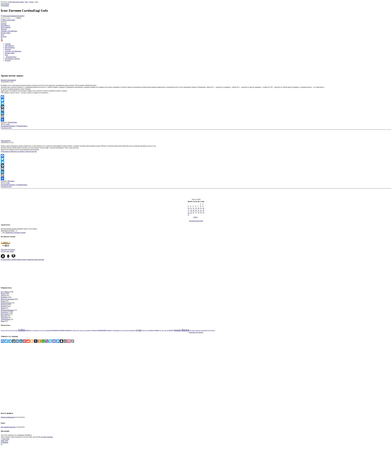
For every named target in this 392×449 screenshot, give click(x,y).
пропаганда (132, 330)
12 (193, 208)
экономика (197, 330)
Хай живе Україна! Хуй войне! (13, 16)
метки (31, 2)
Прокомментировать (8, 126)
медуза (77, 330)
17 (188, 210)
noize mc (3, 330)
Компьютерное (6, 303)
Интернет (11, 181)
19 (193, 210)
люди (74, 330)
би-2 (16, 330)
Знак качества (5, 140)
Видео (3, 293)
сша (165, 330)
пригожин (126, 330)
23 (203, 210)
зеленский (48, 330)
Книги (3, 301)
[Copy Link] (196, 116)
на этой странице (47, 437)
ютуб (208, 330)
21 (198, 210)
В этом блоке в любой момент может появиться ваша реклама (22, 259)
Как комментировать (8, 427)
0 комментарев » (22, 126)
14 (198, 208)
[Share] (196, 119)
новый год (109, 330)
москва (88, 330)
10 (188, 208)
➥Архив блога (10, 57)
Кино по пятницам (7, 299)
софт (163, 330)
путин (139, 330)
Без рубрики (5, 292)
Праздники (5, 314)
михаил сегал (83, 330)
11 (191, 208)
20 (196, 210)
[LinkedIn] (196, 113)
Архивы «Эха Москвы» (9, 31)
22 (201, 210)
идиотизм (54, 330)
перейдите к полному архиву (16, 232)
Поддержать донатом (12, 59)
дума (41, 330)
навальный (101, 330)
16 (203, 208)
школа (193, 330)
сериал (156, 330)
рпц (147, 330)
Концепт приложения (8, 80)
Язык (2, 321)
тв (167, 330)
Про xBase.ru (5, 25)
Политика (4, 312)
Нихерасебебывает (7, 310)
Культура (4, 304)
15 (201, 208)
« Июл (195, 217)
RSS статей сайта (8, 20)
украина (177, 330)
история (61, 330)
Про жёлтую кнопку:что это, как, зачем (8, 250)
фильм (185, 329)
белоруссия (12, 330)
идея (7, 124)
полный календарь (196, 221)
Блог (2, 35)
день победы (36, 330)
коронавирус (68, 330)
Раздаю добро (5, 33)
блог (26, 2)
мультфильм (94, 330)
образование (116, 330)
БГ (8, 330)
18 (191, 210)
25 (191, 213)
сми (160, 330)
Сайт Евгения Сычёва (16, 2)
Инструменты (6, 27)
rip (6, 330)
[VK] (196, 110)
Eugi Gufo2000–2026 (5, 439)
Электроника (12, 122)
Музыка (3, 306)
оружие (122, 330)
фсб (190, 330)
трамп (170, 330)
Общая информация (8, 417)
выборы (28, 330)
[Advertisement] (38, 67)
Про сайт (4, 316)
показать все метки (196, 332)
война (21, 329)
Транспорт (4, 317)
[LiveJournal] (196, 106)
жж (43, 330)
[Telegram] (196, 103)
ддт (32, 330)
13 (196, 208)
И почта (3, 36)
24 (188, 213)
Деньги (3, 295)
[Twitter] (196, 100)
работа (143, 330)
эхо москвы (204, 330)
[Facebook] (196, 96)
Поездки (4, 29)
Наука (3, 308)
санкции (150, 330)
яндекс (213, 330)
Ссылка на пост (6, 128)
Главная (3, 23)
